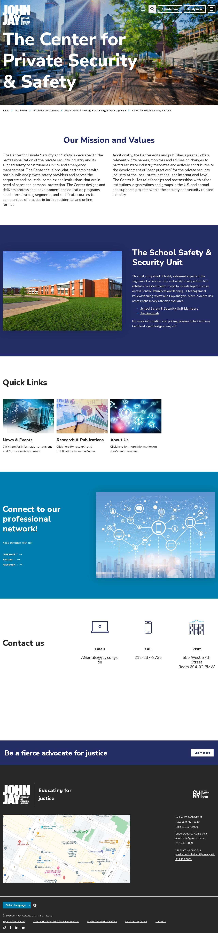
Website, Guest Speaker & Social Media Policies (56, 921)
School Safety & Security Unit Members (169, 308)
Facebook (11, 564)
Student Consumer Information (102, 921)
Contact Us (160, 921)
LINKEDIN (11, 554)
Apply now (195, 9)
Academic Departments (46, 110)
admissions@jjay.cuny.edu (190, 838)
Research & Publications (80, 440)
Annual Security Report (136, 921)
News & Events (18, 440)
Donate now (170, 9)
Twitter (10, 559)
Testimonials (149, 313)
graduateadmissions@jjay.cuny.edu (195, 854)
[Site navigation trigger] (211, 9)
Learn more (202, 752)
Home (6, 110)
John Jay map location (66, 849)
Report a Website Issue (14, 921)
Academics (21, 110)
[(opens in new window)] (201, 797)
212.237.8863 (183, 859)
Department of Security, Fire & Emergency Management (95, 110)
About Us (119, 440)
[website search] (152, 9)
